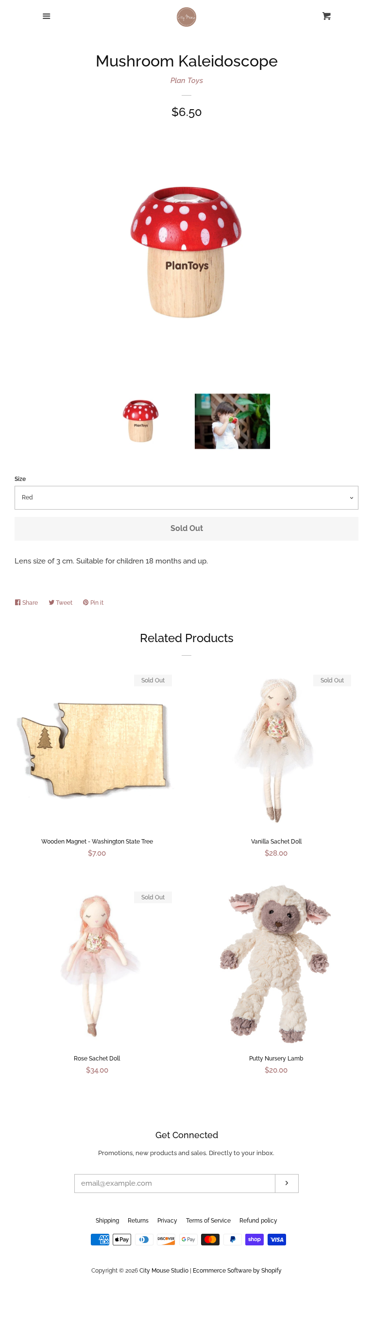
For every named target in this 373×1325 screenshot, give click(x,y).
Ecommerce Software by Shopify (237, 1270)
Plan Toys (186, 80)
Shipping (107, 1220)
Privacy (167, 1220)
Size (20, 479)
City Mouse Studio (163, 1270)
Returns (138, 1220)
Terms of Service (208, 1220)
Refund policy (258, 1220)
